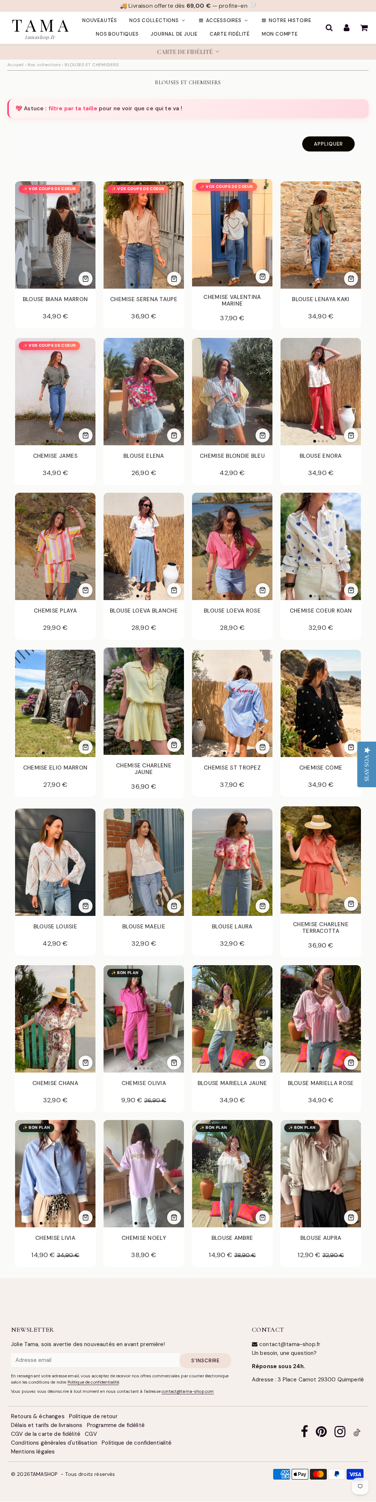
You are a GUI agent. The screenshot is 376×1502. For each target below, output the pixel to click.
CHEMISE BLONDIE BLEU (232, 456)
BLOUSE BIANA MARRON (55, 299)
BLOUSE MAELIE (143, 927)
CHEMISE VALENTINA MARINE (232, 301)
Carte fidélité (230, 34)
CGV (91, 1434)
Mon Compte (280, 34)
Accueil (15, 65)
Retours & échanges (38, 1416)
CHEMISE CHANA (55, 1083)
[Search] (329, 28)
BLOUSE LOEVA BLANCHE (144, 611)
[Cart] (363, 28)
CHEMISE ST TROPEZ (232, 768)
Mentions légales (33, 1452)
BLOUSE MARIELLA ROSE (321, 1083)
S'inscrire (205, 1361)
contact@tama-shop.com (188, 1391)
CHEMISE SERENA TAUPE (143, 299)
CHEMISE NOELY (144, 1238)
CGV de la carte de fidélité (45, 1434)
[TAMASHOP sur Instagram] (340, 1434)
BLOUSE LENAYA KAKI (320, 299)
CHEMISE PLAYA (55, 611)
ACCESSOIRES (224, 21)
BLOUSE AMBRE (232, 1238)
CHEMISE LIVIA (55, 1238)
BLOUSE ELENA (143, 456)
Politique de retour (93, 1416)
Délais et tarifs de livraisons (47, 1425)
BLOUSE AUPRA (320, 1238)
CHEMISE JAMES (55, 456)
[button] (188, 52)
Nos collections (154, 21)
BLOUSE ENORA (321, 456)
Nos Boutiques (117, 34)
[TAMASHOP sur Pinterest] (321, 1434)
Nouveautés (99, 21)
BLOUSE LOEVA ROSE (232, 611)
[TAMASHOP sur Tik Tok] (356, 1434)
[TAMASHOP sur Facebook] (304, 1434)
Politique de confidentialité (93, 1382)
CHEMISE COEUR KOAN (321, 611)
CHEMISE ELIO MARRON (55, 768)
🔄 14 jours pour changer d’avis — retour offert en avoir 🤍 (188, 6)
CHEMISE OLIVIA (144, 1083)
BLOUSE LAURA (232, 927)
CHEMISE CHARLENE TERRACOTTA (320, 928)
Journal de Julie (174, 34)
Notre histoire (290, 21)
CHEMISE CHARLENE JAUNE (143, 769)
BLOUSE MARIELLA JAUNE (232, 1083)
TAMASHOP (44, 1474)
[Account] (346, 28)
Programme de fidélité (116, 1425)
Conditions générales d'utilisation (54, 1443)
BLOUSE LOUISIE (55, 927)
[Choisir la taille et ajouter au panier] (86, 279)
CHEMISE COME (321, 768)
